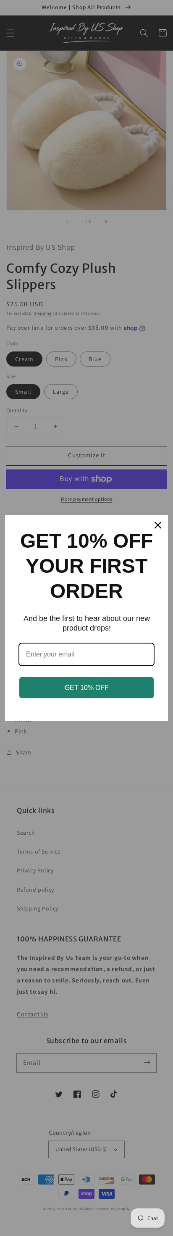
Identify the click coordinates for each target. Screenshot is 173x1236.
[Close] (158, 525)
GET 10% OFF (87, 687)
